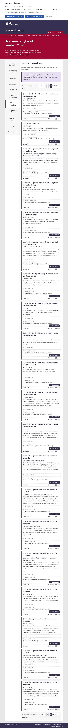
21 (49, 86)
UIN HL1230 (26, 358)
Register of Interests (13, 112)
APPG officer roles (12, 120)
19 (45, 86)
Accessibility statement (56, 726)
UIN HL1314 (26, 207)
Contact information (12, 64)
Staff (12, 126)
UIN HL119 (25, 678)
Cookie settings (49, 16)
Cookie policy (37, 724)
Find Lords (27, 35)
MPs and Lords (14, 30)
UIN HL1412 (26, 269)
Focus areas (12, 84)
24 (55, 86)
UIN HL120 (26, 709)
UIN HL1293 (26, 178)
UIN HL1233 (26, 451)
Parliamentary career (12, 72)
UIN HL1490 (26, 119)
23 (53, 86)
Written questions (13, 104)
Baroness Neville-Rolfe (31, 173)
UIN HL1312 (26, 237)
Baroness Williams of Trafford (32, 139)
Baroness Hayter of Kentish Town (41, 35)
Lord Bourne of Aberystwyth (32, 113)
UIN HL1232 (26, 419)
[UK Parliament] (12, 23)
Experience (12, 78)
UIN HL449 (26, 517)
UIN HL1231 (26, 328)
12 (42, 86)
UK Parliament (9, 35)
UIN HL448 (26, 548)
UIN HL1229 (26, 387)
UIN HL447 (26, 584)
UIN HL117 (25, 614)
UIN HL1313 (26, 299)
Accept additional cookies (14, 16)
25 (56, 86)
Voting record (13, 89)
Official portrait (12, 132)
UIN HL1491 (26, 144)
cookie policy (39, 12)
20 (47, 86)
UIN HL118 (25, 646)
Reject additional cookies (34, 16)
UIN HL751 (25, 485)
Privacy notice (57, 724)
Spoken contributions (13, 96)
